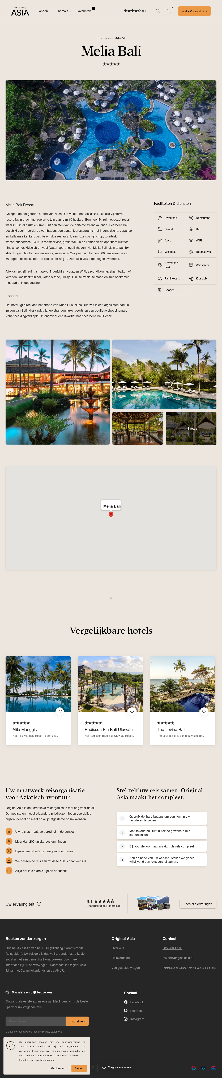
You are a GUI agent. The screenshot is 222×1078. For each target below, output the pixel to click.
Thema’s (62, 11)
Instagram (137, 1019)
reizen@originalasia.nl (178, 957)
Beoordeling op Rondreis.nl (104, 906)
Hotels (107, 38)
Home (98, 37)
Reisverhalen (121, 957)
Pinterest (136, 1010)
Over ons (118, 948)
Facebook (137, 1002)
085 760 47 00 (172, 948)
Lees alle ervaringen (198, 903)
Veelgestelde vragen (126, 967)
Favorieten (85, 10)
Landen (42, 11)
